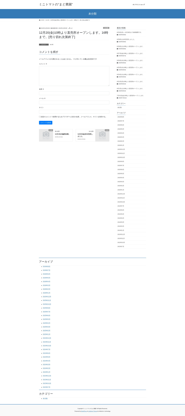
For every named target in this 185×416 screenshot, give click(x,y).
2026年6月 (121, 125)
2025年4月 (121, 177)
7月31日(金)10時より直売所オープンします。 (131, 95)
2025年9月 (121, 161)
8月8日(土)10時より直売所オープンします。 (130, 46)
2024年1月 (121, 230)
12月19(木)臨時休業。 (62, 134)
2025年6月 (121, 169)
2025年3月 (121, 181)
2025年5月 (121, 173)
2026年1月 (121, 145)
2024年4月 (121, 218)
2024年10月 (121, 202)
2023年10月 (121, 242)
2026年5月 (121, 129)
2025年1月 (121, 190)
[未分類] (46, 133)
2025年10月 (121, 157)
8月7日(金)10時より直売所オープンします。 (130, 53)
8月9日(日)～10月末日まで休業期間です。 (130, 32)
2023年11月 (121, 238)
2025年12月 (121, 149)
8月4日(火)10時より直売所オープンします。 (130, 74)
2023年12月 (121, 234)
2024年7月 (121, 206)
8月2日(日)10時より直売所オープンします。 (130, 81)
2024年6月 (121, 210)
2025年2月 (121, 185)
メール (42, 98)
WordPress (84, 411)
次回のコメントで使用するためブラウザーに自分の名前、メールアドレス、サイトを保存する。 (74, 117)
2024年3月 (121, 222)
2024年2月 (121, 226)
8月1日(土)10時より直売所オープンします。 (130, 88)
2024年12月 (121, 194)
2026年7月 (121, 121)
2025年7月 (121, 165)
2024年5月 (121, 214)
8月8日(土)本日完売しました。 (126, 39)
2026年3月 (121, 137)
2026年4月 (121, 133)
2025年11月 (121, 153)
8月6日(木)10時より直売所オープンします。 (130, 60)
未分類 (106, 28)
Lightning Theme (92, 411)
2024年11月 (121, 198)
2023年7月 (121, 246)
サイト (41, 107)
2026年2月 (121, 141)
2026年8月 (121, 117)
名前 (41, 89)
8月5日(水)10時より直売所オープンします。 (130, 67)
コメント (43, 64)
